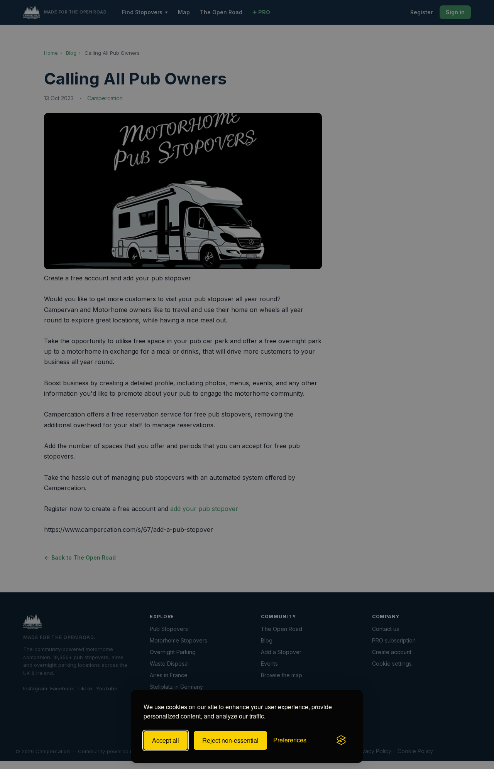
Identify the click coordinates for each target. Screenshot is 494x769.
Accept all (165, 740)
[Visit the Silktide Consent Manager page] (341, 740)
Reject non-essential (230, 740)
